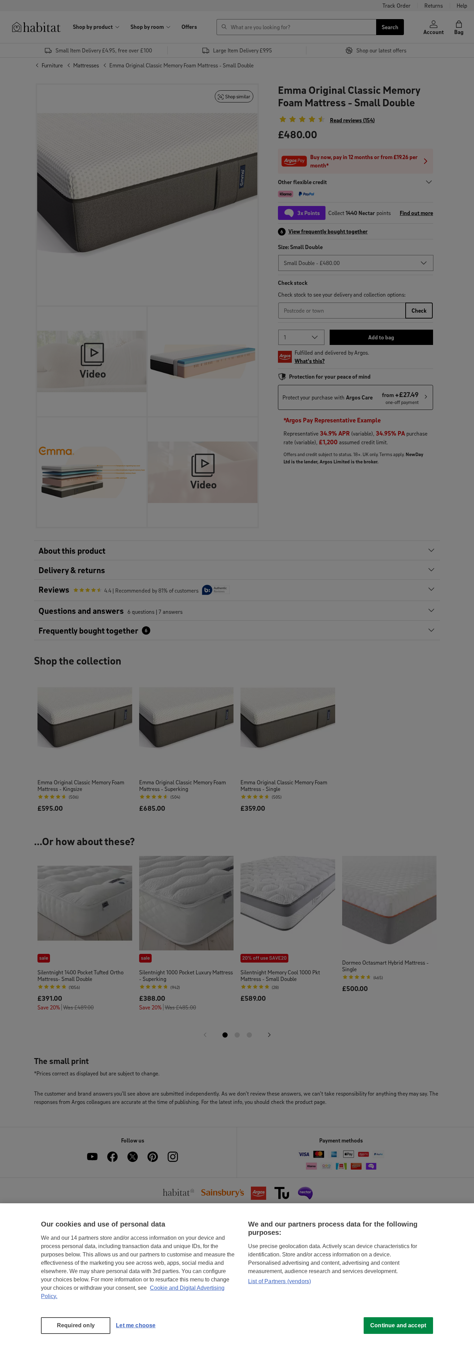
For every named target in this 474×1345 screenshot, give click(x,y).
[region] (237, 1274)
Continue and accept (398, 1325)
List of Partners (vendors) (279, 1281)
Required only (76, 1325)
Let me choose (135, 1325)
